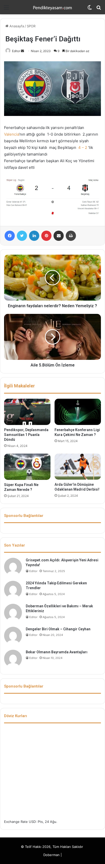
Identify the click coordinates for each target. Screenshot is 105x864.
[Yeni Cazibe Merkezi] (52, 7)
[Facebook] (10, 236)
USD (32, 822)
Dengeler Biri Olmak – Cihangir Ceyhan (58, 629)
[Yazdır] (71, 236)
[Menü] (6, 9)
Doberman (51, 855)
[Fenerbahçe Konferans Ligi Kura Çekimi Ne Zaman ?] (78, 412)
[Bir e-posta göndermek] (22, 51)
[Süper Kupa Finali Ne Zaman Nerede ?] (27, 467)
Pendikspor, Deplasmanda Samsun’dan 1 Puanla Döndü (26, 435)
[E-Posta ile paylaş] (59, 236)
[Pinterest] (46, 236)
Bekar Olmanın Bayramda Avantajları (56, 652)
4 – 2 (82, 147)
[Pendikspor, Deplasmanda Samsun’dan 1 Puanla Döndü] (27, 412)
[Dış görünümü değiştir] (89, 9)
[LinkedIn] (34, 236)
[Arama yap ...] (98, 9)
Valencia (11, 134)
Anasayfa (16, 26)
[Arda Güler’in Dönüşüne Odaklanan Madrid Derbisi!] (78, 467)
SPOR (31, 26)
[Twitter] (22, 236)
